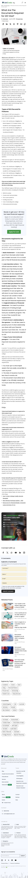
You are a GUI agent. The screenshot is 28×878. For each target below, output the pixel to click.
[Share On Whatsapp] (13, 24)
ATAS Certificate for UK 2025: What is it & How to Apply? (21, 614)
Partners (17, 797)
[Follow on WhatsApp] (11, 552)
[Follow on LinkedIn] (20, 552)
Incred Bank (6, 725)
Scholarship (15, 691)
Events (3, 800)
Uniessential (5, 784)
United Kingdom (7, 704)
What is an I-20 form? (8, 57)
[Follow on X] (7, 552)
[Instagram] (2, 860)
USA (15, 704)
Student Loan (6, 694)
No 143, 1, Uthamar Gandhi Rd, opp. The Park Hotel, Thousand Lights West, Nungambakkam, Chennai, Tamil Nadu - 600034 (20, 836)
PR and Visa (7, 5)
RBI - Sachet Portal (6, 802)
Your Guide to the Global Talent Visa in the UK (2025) (20, 605)
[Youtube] (15, 860)
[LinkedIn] (12, 860)
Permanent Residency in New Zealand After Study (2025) (21, 650)
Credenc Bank (6, 722)
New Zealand (6, 710)
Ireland (15, 710)
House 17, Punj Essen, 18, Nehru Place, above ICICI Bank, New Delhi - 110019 (20, 827)
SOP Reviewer (19, 778)
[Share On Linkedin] (6, 24)
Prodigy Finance (7, 735)
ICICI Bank (5, 719)
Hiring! (8, 797)
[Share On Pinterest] (17, 24)
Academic (5, 685)
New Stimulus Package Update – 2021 (13, 500)
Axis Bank (16, 732)
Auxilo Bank (13, 729)
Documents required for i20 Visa (11, 52)
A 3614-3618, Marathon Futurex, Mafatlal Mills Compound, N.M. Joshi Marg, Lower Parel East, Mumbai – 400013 (7, 828)
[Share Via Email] (20, 24)
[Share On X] (10, 24)
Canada (13, 707)
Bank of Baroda (7, 732)
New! (10, 784)
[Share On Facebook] (2, 24)
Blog (2, 5)
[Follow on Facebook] (3, 552)
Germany (5, 707)
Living (3, 688)
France (21, 710)
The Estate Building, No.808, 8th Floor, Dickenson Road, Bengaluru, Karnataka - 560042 (7, 845)
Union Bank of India (18, 722)
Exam (19, 685)
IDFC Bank (14, 725)
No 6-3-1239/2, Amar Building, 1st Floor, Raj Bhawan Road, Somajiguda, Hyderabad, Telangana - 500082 (7, 836)
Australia (21, 704)
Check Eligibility (19, 775)
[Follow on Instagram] (24, 552)
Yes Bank (5, 729)
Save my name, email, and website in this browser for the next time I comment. (12, 587)
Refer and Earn (5, 782)
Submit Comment (8, 591)
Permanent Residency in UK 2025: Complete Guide (19, 637)
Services (4, 779)
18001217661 (6, 811)
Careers (4, 797)
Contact (17, 794)
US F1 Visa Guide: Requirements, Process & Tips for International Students (20, 663)
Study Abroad (16, 694)
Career (13, 685)
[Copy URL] (24, 24)
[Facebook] (5, 860)
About (3, 794)
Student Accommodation (8, 774)
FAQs (5, 53)
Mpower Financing (19, 735)
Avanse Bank (14, 719)
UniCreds (5, 19)
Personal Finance (13, 688)
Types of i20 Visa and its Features (11, 50)
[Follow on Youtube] (16, 552)
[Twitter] (8, 860)
